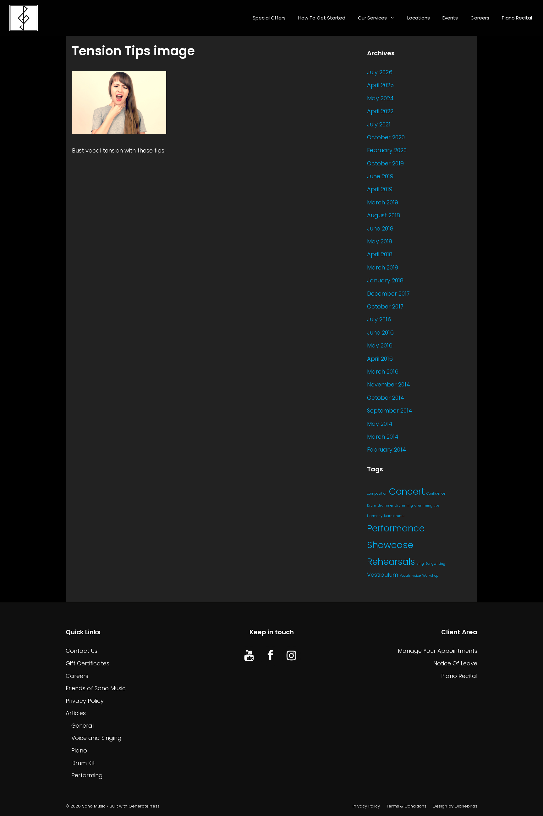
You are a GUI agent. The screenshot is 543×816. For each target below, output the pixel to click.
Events (450, 17)
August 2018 (383, 215)
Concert (407, 491)
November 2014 (388, 384)
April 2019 (379, 189)
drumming (404, 505)
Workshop (430, 575)
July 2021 (379, 124)
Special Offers (269, 17)
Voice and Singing (96, 738)
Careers (479, 17)
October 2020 (386, 137)
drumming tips (427, 505)
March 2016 (382, 371)
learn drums (394, 515)
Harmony (374, 515)
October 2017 (385, 306)
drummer (385, 505)
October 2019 (385, 163)
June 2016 (380, 332)
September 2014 (389, 410)
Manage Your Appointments (437, 651)
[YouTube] (249, 656)
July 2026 (379, 72)
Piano (79, 750)
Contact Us (81, 651)
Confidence (435, 493)
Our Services (372, 17)
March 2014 (382, 437)
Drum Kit (83, 763)
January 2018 (385, 280)
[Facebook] (270, 656)
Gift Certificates (87, 663)
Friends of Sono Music (96, 688)
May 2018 (379, 241)
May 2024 (380, 98)
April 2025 (380, 85)
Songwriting (435, 563)
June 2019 (380, 176)
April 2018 (379, 254)
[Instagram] (291, 656)
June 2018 (380, 228)
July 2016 (379, 319)
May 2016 (379, 345)
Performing (87, 775)
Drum (371, 505)
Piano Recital (517, 17)
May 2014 (379, 424)
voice (416, 575)
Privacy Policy (85, 701)
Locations (418, 17)
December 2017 (388, 293)
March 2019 (382, 202)
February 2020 (387, 150)
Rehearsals (391, 561)
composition (377, 493)
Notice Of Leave (455, 663)
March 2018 (382, 267)
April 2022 (380, 111)
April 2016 (380, 359)
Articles (76, 713)
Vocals (405, 575)
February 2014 (386, 449)
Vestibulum (382, 575)
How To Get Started (321, 17)
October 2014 (385, 398)
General (82, 726)
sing (420, 563)
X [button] (537, 803)
